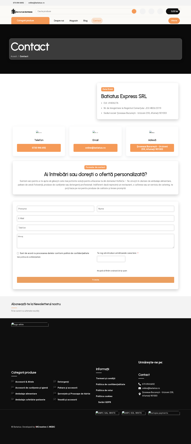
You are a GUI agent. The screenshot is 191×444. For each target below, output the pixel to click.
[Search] (134, 11)
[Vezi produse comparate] (142, 11)
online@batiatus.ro (36, 3)
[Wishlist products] (151, 11)
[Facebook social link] (174, 3)
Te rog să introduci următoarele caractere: (117, 253)
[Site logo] (22, 11)
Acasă (14, 56)
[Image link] (30, 341)
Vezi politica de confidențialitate (28, 257)
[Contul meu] (160, 11)
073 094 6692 (18, 3)
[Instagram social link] (178, 3)
